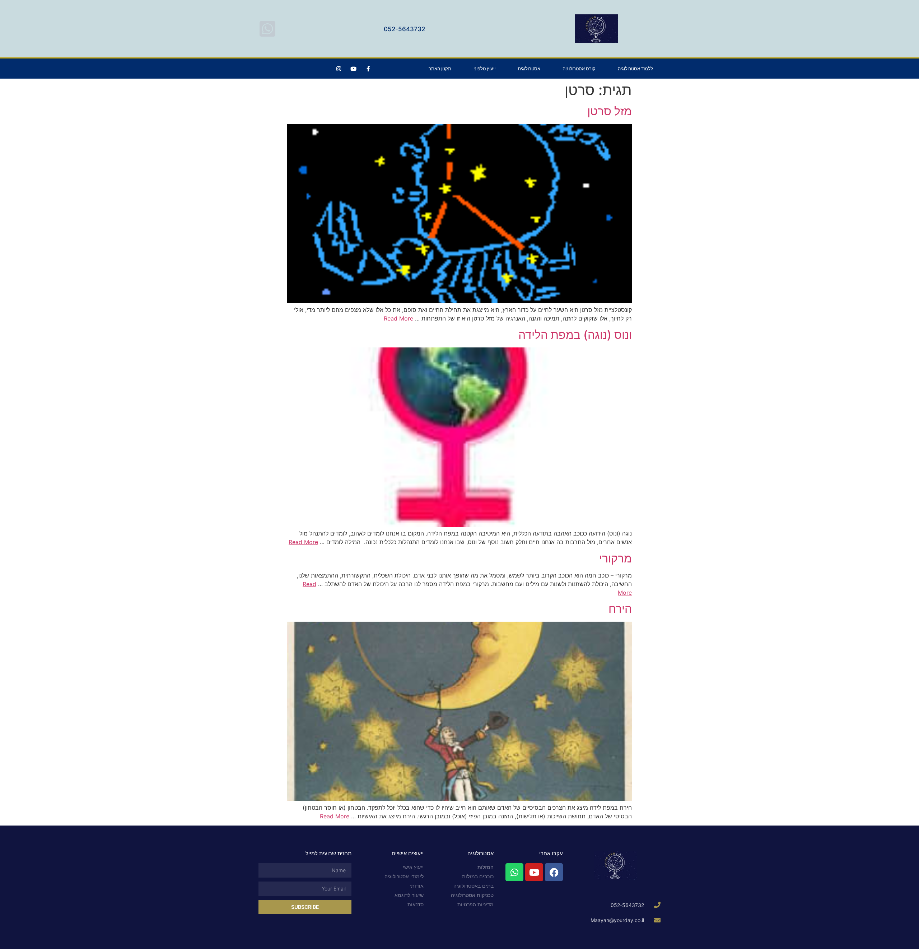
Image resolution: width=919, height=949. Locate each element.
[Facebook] (554, 872)
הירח (620, 609)
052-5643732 (404, 29)
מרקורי (615, 558)
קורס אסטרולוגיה (579, 68)
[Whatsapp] (514, 872)
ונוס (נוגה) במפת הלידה (575, 335)
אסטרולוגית (529, 68)
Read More (398, 318)
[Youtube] (353, 68)
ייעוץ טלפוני (484, 68)
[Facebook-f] (368, 68)
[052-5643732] (267, 29)
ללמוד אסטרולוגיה (635, 68)
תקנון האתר (440, 68)
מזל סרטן (609, 111)
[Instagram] (338, 68)
